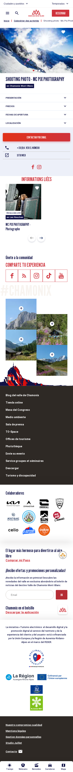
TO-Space (12, 431)
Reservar (61, 13)
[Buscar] (17, 13)
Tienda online (14, 402)
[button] (33, 70)
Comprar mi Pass (18, 560)
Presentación (13, 98)
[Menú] (7, 13)
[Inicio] (36, 13)
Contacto (11, 751)
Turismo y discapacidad (21, 475)
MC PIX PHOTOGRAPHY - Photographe (18, 226)
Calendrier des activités (26, 21)
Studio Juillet (14, 743)
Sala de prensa (15, 424)
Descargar (12, 468)
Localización (13, 123)
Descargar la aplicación (22, 612)
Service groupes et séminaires (25, 460)
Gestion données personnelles (23, 737)
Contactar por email (36, 137)
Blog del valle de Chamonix (22, 395)
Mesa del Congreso (18, 409)
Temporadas (58, 3)
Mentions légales (16, 731)
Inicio (6, 21)
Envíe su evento (15, 453)
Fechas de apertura (17, 115)
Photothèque (14, 446)
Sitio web (21, 155)
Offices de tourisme (18, 439)
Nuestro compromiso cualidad (24, 725)
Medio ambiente (16, 417)
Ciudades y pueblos (14, 3)
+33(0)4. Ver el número (28, 148)
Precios (10, 106)
